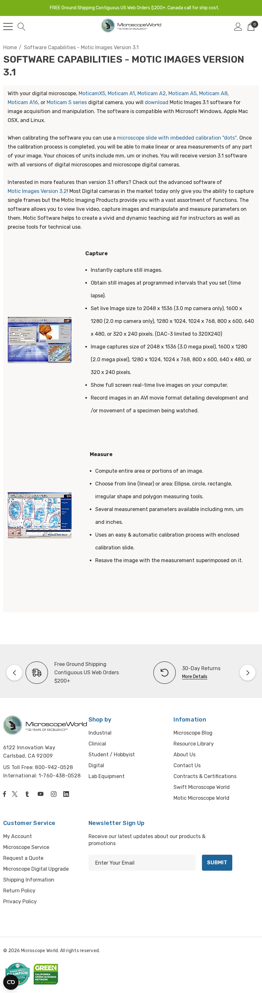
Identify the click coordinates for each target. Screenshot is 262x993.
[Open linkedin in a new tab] (67, 794)
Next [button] (248, 673)
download (156, 102)
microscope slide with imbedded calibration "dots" (177, 138)
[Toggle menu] (8, 26)
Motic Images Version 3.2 (37, 191)
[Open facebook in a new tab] (4, 794)
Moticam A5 (182, 93)
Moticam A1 (121, 93)
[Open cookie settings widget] (11, 982)
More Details (194, 676)
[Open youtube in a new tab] (41, 794)
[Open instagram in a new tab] (54, 794)
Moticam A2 (151, 93)
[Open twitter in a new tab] (15, 794)
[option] (67, 672)
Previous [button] (14, 673)
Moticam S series (67, 102)
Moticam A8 (213, 93)
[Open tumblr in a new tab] (28, 794)
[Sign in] (238, 26)
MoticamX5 (92, 93)
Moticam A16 (23, 102)
